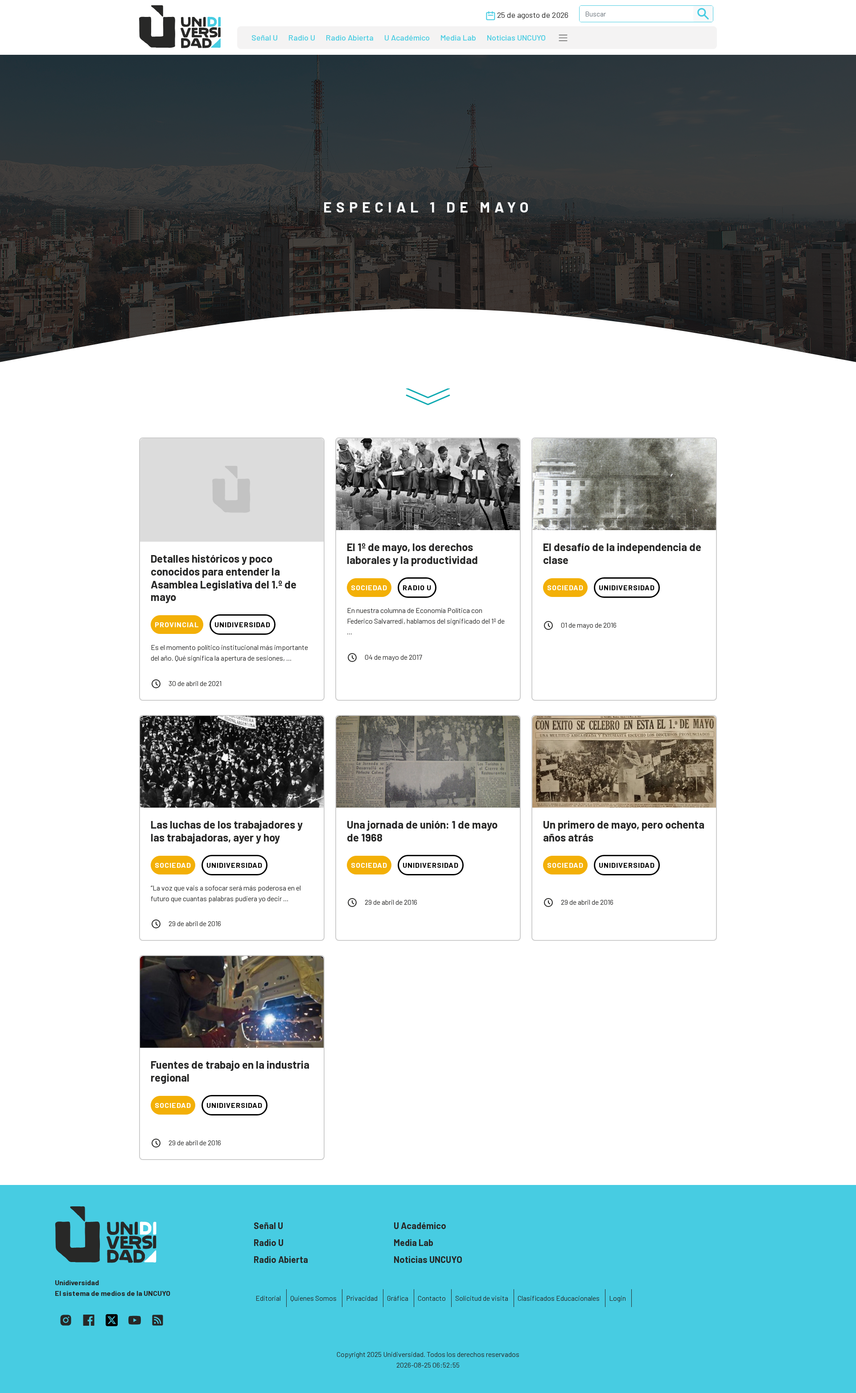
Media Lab (458, 37)
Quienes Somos (313, 1298)
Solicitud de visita (481, 1298)
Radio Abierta (350, 37)
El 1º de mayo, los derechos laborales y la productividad (412, 553)
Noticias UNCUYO (516, 37)
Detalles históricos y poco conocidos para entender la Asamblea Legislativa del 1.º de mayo (223, 577)
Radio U (301, 37)
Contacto (432, 1298)
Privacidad (362, 1298)
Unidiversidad (242, 624)
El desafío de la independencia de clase (622, 553)
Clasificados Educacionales (559, 1298)
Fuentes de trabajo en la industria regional (230, 1071)
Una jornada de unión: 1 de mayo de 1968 (422, 831)
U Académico (407, 37)
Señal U (264, 37)
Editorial (268, 1298)
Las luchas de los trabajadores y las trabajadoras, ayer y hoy (227, 831)
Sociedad (369, 587)
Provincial (177, 624)
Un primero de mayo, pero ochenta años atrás (623, 831)
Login (617, 1298)
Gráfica (397, 1298)
